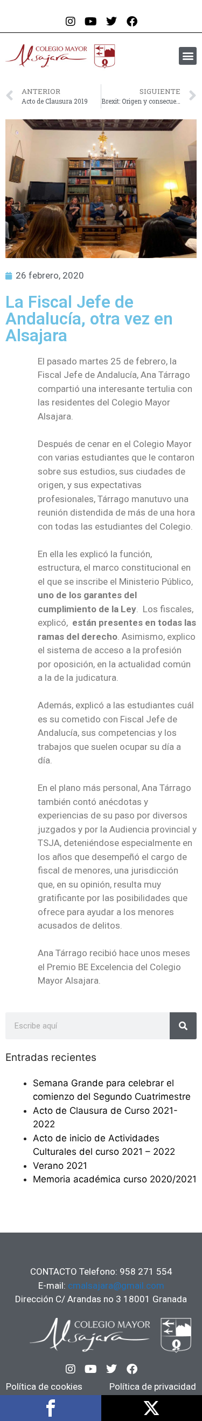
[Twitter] (111, 1369)
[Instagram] (70, 1369)
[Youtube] (91, 1369)
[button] (188, 56)
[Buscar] (183, 1025)
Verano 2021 (60, 1165)
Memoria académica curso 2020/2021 (115, 1179)
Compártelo (50, 1408)
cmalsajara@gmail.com (116, 1285)
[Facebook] (132, 1369)
